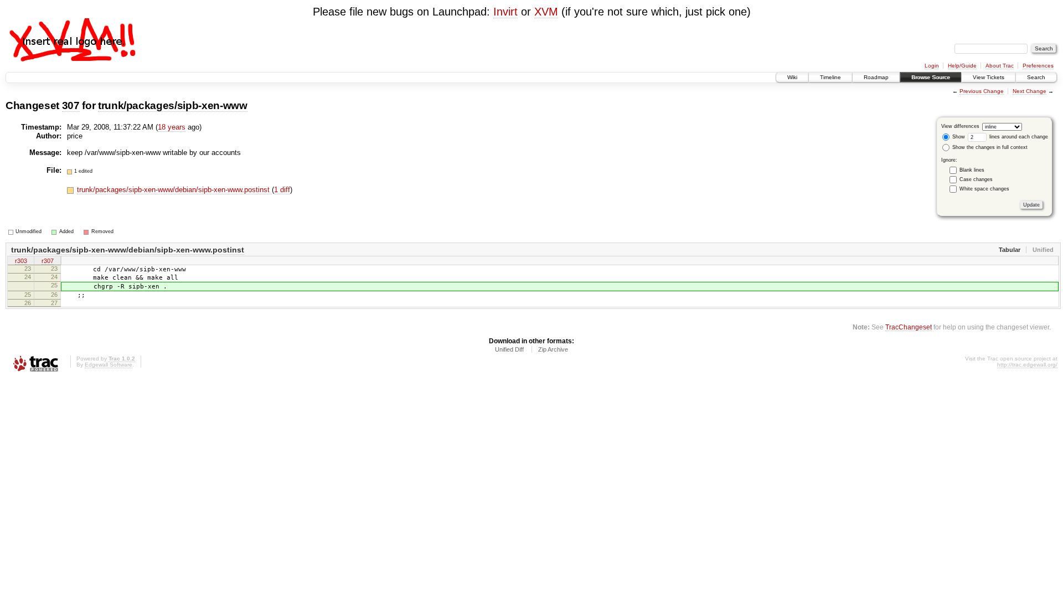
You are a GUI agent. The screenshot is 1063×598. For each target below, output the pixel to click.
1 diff (282, 189)
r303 (21, 260)
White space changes (984, 189)
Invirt (505, 12)
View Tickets (988, 77)
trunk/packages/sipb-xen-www (172, 105)
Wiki (792, 77)
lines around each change (1018, 137)
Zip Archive (553, 349)
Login (932, 66)
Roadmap (876, 77)
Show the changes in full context (989, 147)
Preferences (1038, 66)
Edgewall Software (108, 365)
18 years (171, 127)
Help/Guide (962, 66)
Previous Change (981, 91)
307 (71, 105)
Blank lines (971, 170)
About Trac (999, 66)
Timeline (830, 77)
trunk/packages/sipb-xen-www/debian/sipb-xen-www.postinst (174, 189)
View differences (960, 126)
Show (958, 137)
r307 (48, 260)
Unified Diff (509, 349)
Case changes (976, 179)
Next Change (1029, 91)
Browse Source (930, 77)
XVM (546, 12)
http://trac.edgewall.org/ (1027, 365)
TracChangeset (908, 327)
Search (1036, 77)
